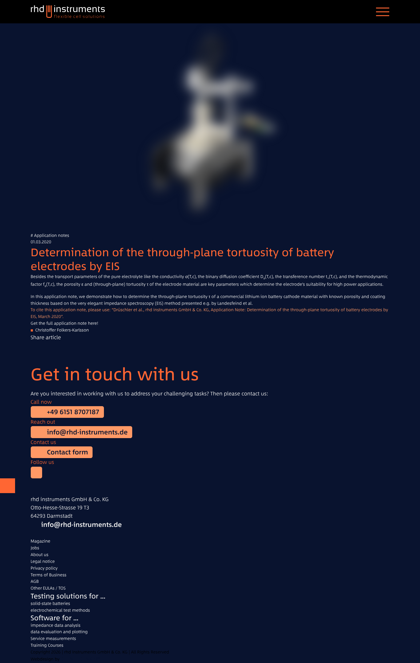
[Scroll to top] (7, 485)
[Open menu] (382, 11)
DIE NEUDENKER (79, 659)
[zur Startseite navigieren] (72, 11)
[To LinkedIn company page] (36, 472)
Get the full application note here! (64, 323)
